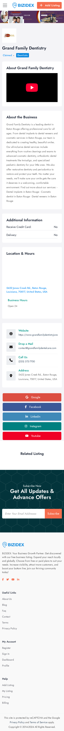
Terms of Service (38, 722)
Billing (5, 703)
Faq (4, 611)
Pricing (6, 697)
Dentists (22, 55)
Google (35, 397)
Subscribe (53, 514)
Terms (5, 622)
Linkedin (35, 416)
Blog (4, 605)
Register (6, 648)
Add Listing (52, 5)
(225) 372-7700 (26, 361)
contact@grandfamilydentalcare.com (37, 348)
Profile (5, 665)
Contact (6, 616)
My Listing (7, 691)
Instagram (35, 426)
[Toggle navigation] (5, 5)
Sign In (5, 654)
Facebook (34, 407)
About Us (7, 599)
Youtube (35, 436)
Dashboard (8, 659)
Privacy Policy (9, 628)
